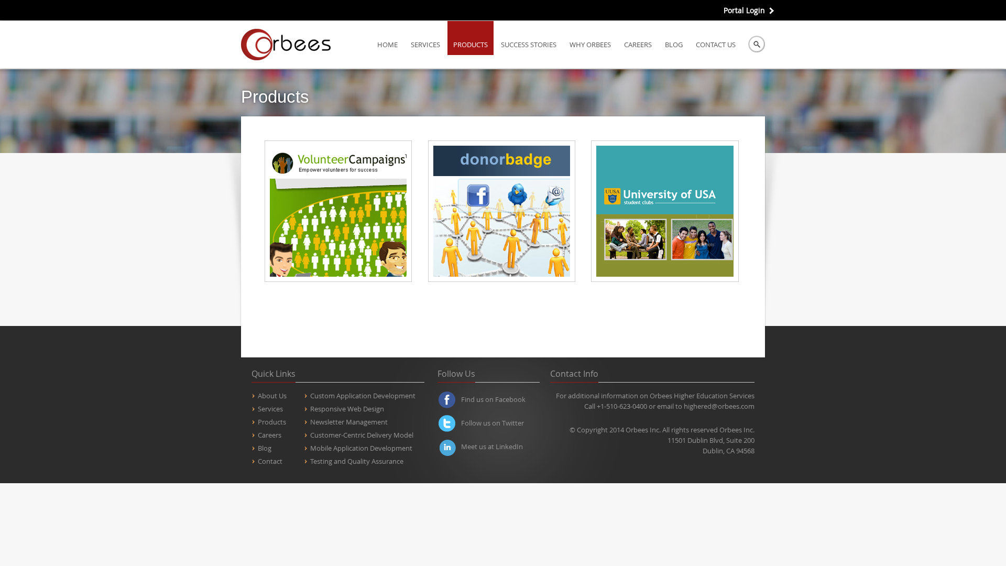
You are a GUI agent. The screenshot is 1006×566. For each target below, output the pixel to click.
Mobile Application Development (361, 448)
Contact (270, 461)
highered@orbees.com (719, 406)
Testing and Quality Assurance (356, 461)
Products (470, 44)
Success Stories (528, 44)
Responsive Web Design (347, 408)
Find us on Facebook (493, 399)
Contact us (716, 44)
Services (425, 44)
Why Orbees (590, 44)
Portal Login (744, 10)
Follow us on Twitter (492, 423)
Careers (638, 44)
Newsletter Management (349, 422)
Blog (674, 44)
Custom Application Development (362, 395)
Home (387, 44)
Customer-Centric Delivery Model (361, 435)
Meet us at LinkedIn (492, 446)
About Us (272, 395)
